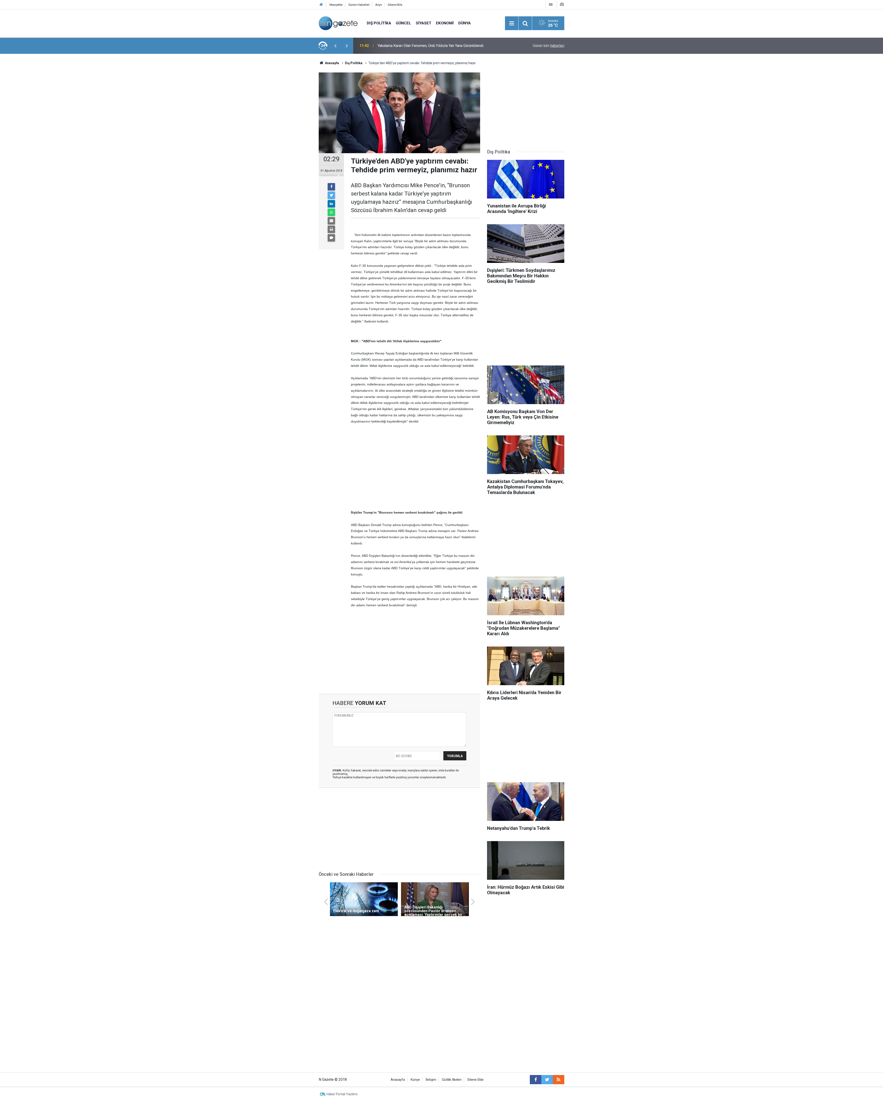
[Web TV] (550, 4)
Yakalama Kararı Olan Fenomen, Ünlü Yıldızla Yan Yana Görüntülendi (430, 45)
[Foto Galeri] (561, 4)
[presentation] (335, 46)
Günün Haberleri (359, 4)
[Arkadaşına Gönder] (331, 220)
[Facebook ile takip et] (535, 1079)
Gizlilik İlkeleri (452, 1080)
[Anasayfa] (321, 4)
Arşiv (378, 4)
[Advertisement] (280, 135)
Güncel (403, 23)
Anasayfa (398, 1080)
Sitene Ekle (395, 4)
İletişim (431, 1080)
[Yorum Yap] (331, 237)
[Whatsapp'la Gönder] (331, 212)
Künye (415, 1080)
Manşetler (336, 4)
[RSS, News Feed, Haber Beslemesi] (558, 1079)
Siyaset (423, 23)
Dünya (464, 23)
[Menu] (511, 23)
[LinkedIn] (331, 203)
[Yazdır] (331, 229)
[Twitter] (331, 195)
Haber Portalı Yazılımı (342, 1094)
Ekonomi (445, 23)
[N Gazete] (338, 23)
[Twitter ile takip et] (547, 1079)
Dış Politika (379, 23)
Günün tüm (548, 45)
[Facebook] (331, 186)
